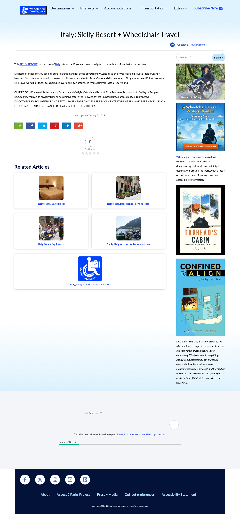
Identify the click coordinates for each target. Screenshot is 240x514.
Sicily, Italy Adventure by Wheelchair (128, 244)
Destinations (60, 8)
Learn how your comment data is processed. (141, 434)
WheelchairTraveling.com (190, 44)
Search (218, 57)
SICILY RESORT (29, 64)
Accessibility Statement (179, 494)
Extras (179, 8)
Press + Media (107, 494)
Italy (57, 64)
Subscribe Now (206, 8)
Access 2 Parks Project (73, 494)
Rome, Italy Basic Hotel (51, 203)
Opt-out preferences (140, 494)
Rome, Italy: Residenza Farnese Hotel (128, 203)
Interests (87, 8)
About (45, 494)
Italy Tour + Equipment (51, 244)
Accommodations (117, 8)
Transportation (152, 8)
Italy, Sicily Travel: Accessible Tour (90, 284)
